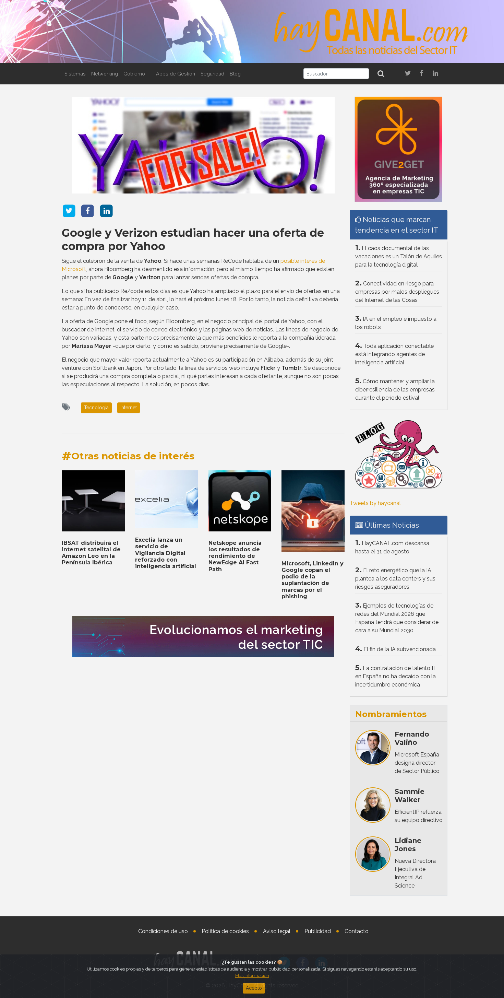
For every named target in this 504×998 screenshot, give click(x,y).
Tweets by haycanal (375, 503)
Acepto (254, 988)
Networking (104, 74)
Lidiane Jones (408, 844)
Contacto (357, 931)
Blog (235, 74)
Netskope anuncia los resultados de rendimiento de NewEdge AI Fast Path (235, 556)
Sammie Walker (409, 795)
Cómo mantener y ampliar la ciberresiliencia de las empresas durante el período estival (395, 389)
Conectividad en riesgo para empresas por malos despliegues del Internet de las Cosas (397, 291)
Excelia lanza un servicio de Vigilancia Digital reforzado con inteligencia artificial (165, 553)
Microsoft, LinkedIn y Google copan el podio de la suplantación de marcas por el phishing (312, 580)
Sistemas (75, 74)
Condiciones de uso (163, 931)
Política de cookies (225, 931)
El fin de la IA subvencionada (399, 649)
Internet (128, 407)
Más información (252, 975)
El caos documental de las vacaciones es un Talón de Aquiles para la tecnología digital (398, 256)
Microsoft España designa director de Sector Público (417, 762)
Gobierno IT (137, 74)
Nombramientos (391, 714)
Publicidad (317, 931)
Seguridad (212, 74)
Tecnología (96, 407)
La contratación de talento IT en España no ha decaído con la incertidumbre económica (396, 676)
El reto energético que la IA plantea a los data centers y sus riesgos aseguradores (395, 578)
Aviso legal (276, 931)
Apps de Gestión (175, 74)
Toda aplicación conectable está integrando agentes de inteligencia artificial (394, 354)
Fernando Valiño (412, 738)
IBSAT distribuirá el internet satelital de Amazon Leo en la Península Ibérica (91, 553)
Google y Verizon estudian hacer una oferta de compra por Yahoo (193, 239)
